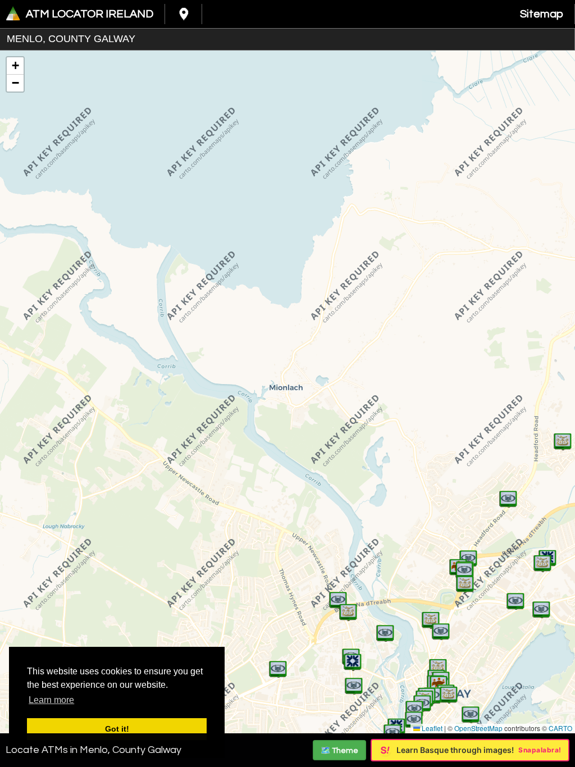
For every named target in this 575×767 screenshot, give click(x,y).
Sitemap (541, 14)
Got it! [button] (117, 728)
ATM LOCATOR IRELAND (89, 14)
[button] (352, 656)
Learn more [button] (51, 700)
